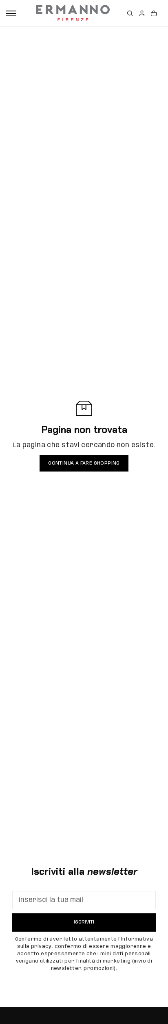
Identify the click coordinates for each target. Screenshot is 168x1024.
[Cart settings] (154, 13)
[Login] (142, 13)
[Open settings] (130, 13)
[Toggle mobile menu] (11, 13)
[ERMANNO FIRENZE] (73, 13)
